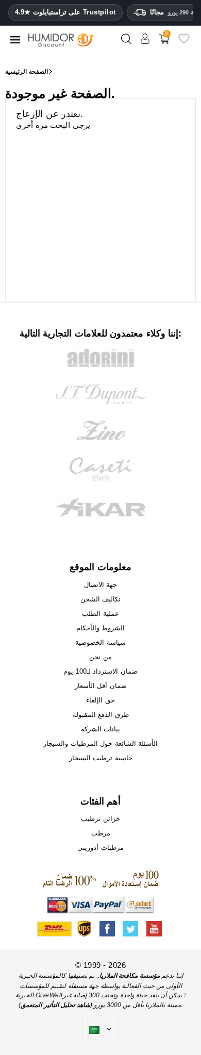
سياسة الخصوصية (100, 642)
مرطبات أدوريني (100, 847)
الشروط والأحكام (100, 628)
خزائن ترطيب (100, 819)
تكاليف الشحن (100, 599)
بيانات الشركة (101, 729)
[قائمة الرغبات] (184, 42)
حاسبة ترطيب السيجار (100, 758)
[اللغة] (100, 1029)
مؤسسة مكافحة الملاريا (129, 975)
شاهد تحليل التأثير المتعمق (55, 1005)
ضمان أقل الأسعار (101, 686)
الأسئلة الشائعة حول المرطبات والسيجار (100, 743)
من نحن (100, 657)
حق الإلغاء (100, 700)
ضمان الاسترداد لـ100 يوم (100, 671)
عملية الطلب (100, 613)
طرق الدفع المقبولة (101, 714)
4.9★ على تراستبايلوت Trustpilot (65, 12)
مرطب (100, 833)
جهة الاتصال (101, 585)
